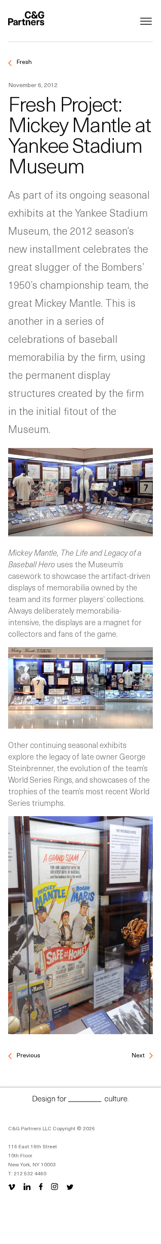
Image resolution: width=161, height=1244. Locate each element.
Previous (27, 1054)
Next (138, 1054)
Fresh (23, 61)
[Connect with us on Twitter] (70, 1186)
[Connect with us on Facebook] (41, 1186)
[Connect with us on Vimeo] (13, 1186)
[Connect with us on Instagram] (54, 1186)
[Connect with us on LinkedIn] (27, 1186)
